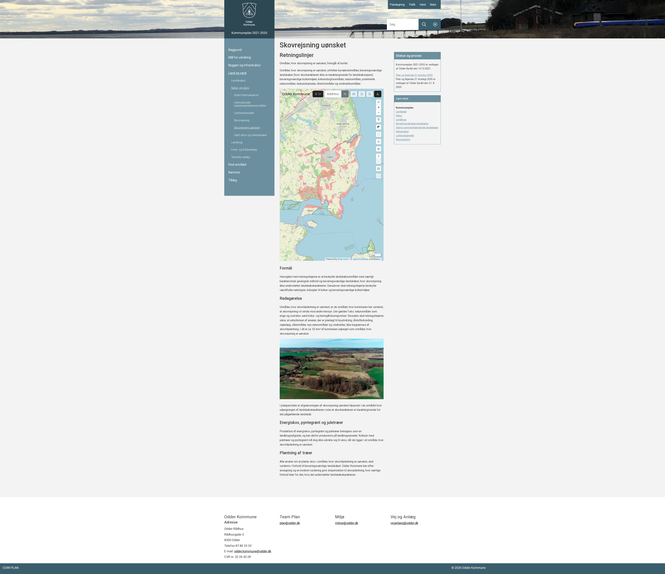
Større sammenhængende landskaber (417, 127)
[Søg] (424, 24)
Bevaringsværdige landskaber (412, 123)
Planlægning (397, 4)
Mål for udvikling (239, 57)
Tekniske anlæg (240, 157)
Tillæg (232, 180)
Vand (423, 4)
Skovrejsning (241, 120)
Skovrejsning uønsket (247, 127)
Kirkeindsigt (402, 131)
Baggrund (235, 50)
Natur (433, 4)
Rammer (234, 172)
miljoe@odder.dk (346, 523)
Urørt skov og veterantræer (250, 135)
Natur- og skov (240, 87)
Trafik (412, 4)
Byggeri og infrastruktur (244, 65)
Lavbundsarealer (244, 113)
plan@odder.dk (290, 523)
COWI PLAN (11, 567)
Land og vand (237, 73)
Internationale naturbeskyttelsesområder (250, 104)
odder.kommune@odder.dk (252, 551)
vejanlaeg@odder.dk (404, 523)
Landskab (401, 111)
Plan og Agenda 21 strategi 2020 (414, 75)
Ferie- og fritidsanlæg (244, 149)
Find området (237, 164)
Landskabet (238, 80)
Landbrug (236, 142)
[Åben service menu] (435, 24)
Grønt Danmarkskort (246, 95)
